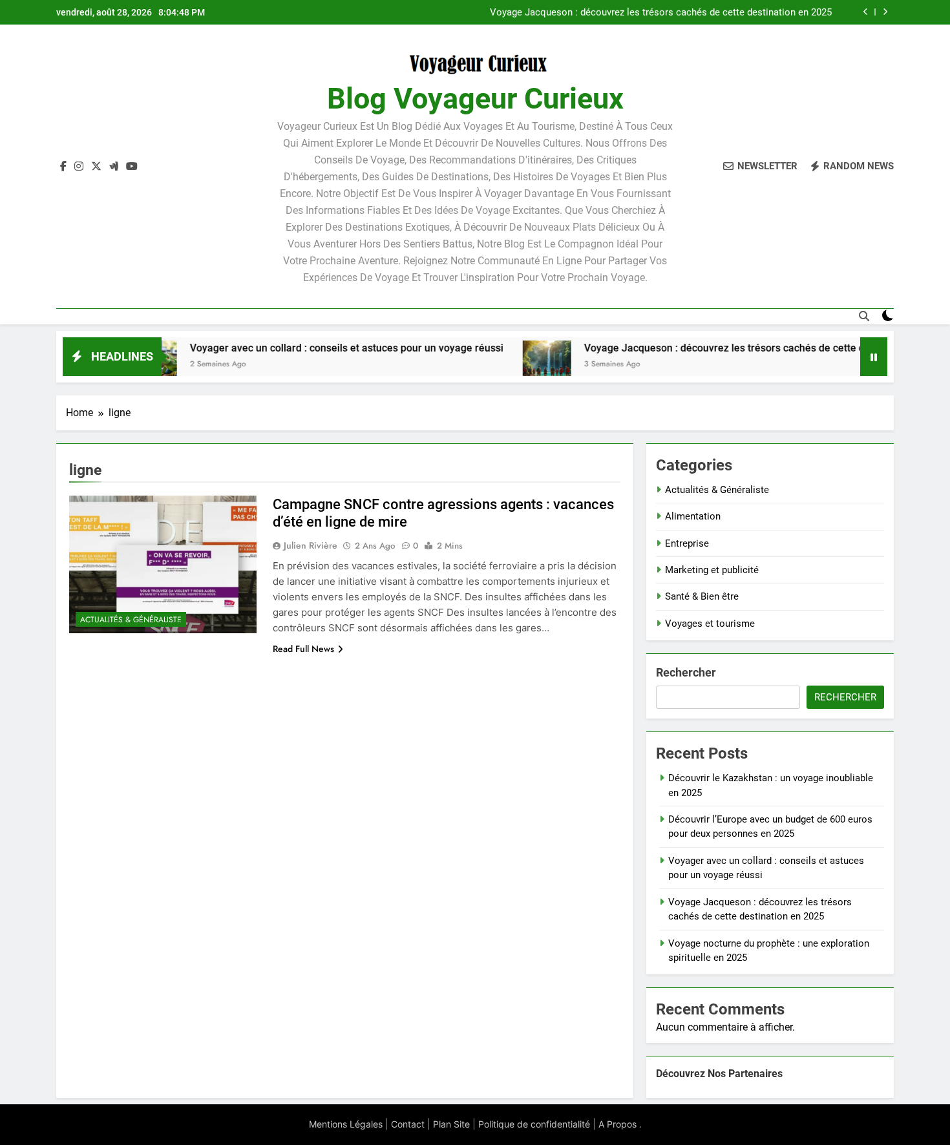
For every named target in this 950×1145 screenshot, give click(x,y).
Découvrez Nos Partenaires (719, 1073)
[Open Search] (864, 316)
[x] (96, 166)
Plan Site (451, 1124)
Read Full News (303, 648)
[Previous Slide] (865, 11)
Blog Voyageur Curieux (475, 98)
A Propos (617, 1124)
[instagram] (78, 166)
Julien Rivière (310, 545)
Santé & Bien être (702, 596)
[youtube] (132, 166)
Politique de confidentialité (534, 1124)
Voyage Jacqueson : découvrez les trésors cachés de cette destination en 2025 (661, 12)
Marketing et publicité (712, 570)
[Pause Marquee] (873, 356)
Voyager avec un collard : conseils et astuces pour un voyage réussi (311, 348)
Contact (408, 1124)
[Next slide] (885, 11)
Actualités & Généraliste (131, 619)
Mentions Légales (346, 1124)
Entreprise (687, 543)
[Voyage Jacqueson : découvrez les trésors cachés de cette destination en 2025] (511, 365)
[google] (113, 166)
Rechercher (686, 672)
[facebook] (63, 166)
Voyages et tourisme (710, 623)
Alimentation (693, 516)
